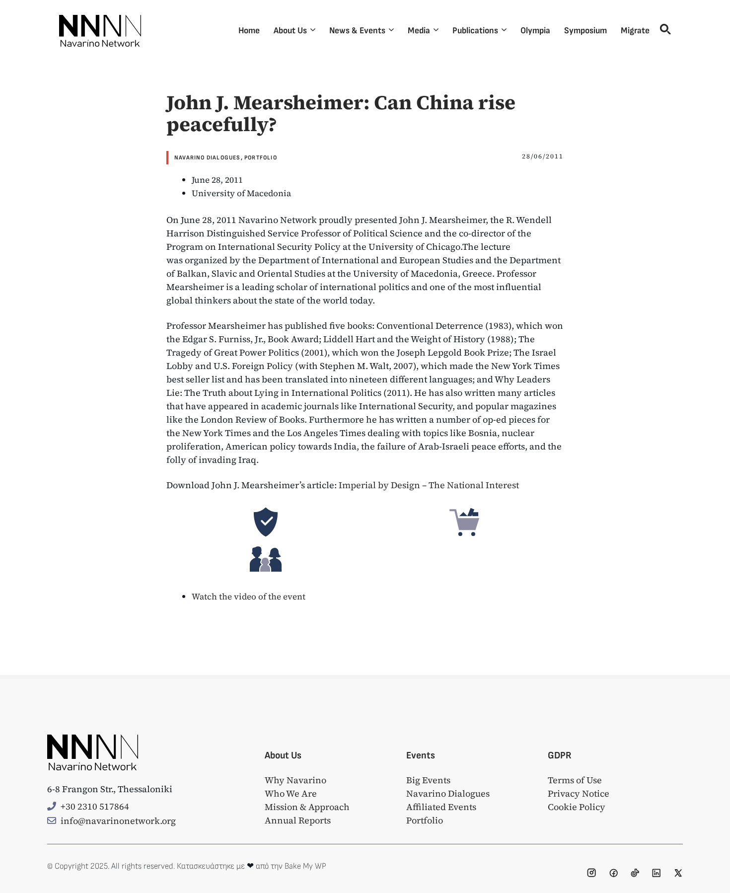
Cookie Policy (576, 807)
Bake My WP (305, 866)
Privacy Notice (578, 793)
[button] (664, 31)
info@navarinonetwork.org (118, 821)
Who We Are (291, 793)
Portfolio (260, 157)
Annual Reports (298, 820)
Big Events (428, 780)
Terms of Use (575, 780)
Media (419, 30)
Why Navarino (295, 780)
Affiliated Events (441, 807)
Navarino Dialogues (207, 157)
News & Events (357, 30)
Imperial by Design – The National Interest (429, 485)
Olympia (535, 30)
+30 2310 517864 (95, 806)
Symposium (585, 30)
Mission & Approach (307, 807)
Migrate (635, 30)
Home (249, 30)
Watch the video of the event (248, 596)
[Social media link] (591, 873)
